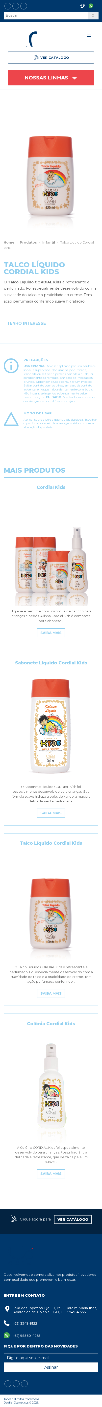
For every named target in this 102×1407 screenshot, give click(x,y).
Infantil (48, 242)
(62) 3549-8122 (25, 1323)
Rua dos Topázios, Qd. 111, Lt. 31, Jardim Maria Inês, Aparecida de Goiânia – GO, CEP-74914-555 (55, 1310)
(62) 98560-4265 (26, 1336)
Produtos (28, 242)
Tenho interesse (26, 323)
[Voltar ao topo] (8, 1398)
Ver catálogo (54, 58)
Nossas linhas (47, 78)
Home (9, 242)
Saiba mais (51, 633)
